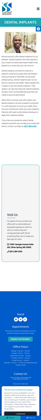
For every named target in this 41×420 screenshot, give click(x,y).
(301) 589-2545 (30, 126)
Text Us (32, 418)
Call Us (11, 418)
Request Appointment (20, 339)
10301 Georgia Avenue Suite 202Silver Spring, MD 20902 (20, 378)
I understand (20, 414)
